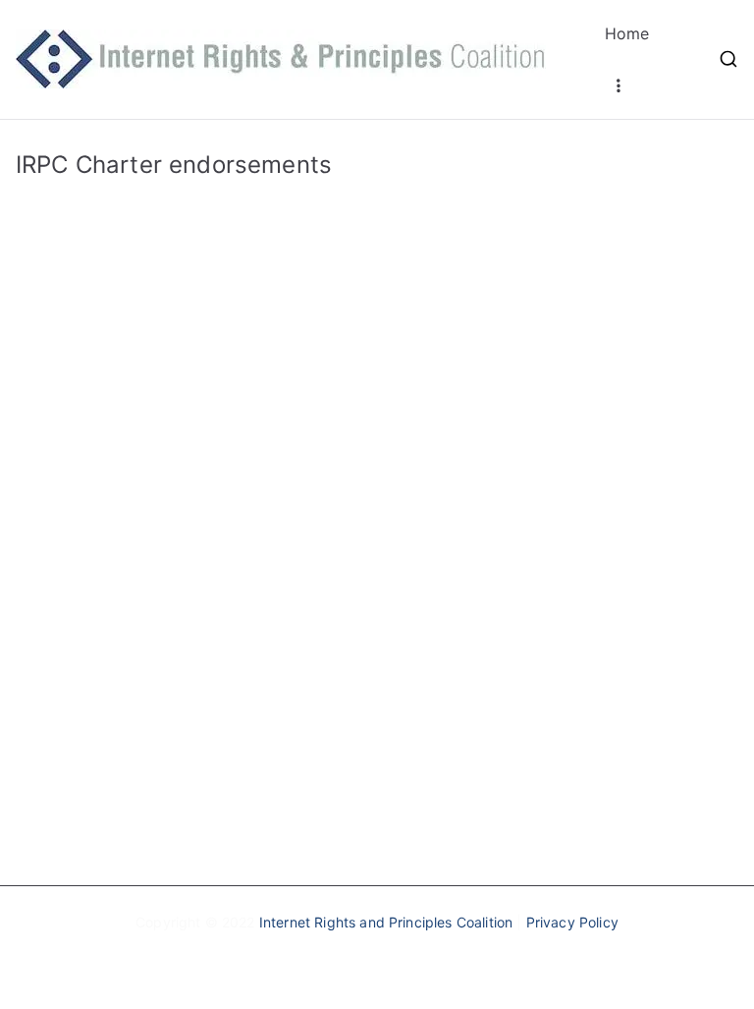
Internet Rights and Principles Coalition (385, 922)
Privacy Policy (572, 922)
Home (627, 33)
